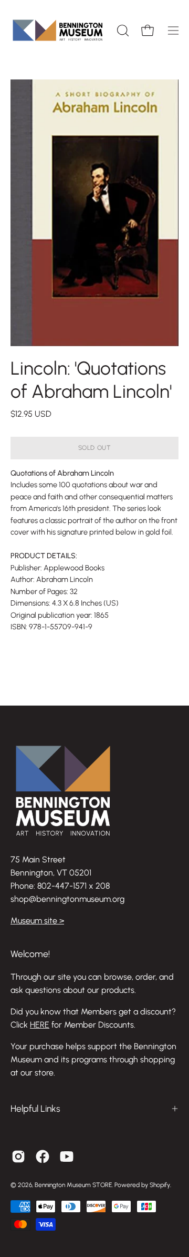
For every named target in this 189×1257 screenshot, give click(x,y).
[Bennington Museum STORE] (57, 30)
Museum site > (37, 921)
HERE (39, 1025)
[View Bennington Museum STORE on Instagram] (18, 1156)
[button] (121, 30)
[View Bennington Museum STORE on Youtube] (67, 1156)
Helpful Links (35, 1108)
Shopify (160, 1185)
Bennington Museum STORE (73, 1185)
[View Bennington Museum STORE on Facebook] (42, 1156)
